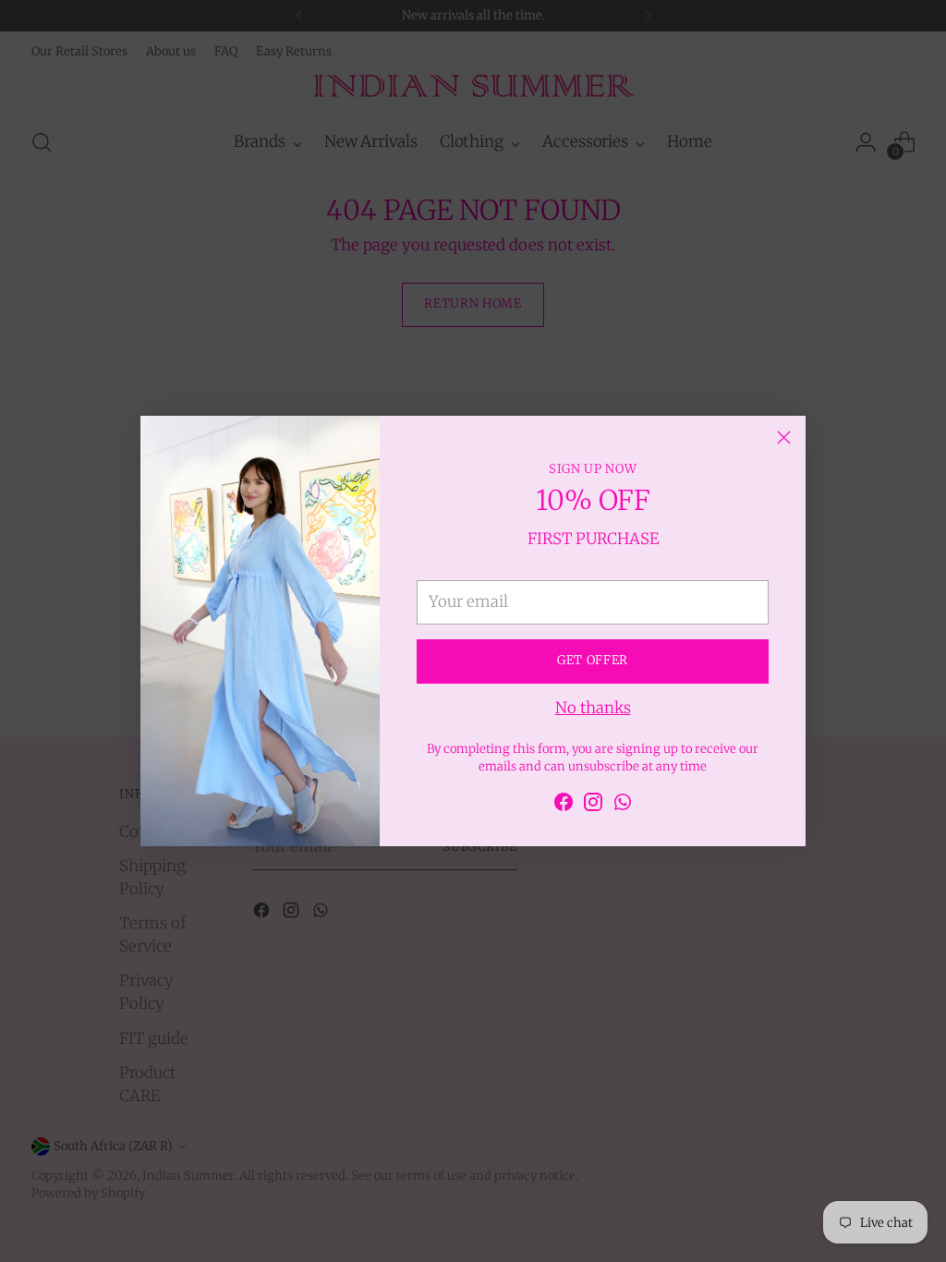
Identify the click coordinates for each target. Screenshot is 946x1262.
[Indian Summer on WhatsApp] (623, 805)
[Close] (784, 437)
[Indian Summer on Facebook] (563, 805)
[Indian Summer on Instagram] (593, 805)
